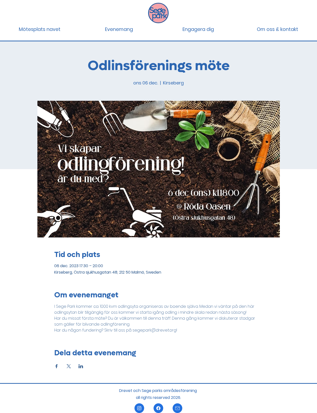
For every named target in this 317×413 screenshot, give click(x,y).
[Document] (139, 408)
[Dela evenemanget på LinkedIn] (81, 366)
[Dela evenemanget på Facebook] (56, 366)
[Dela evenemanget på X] (68, 366)
